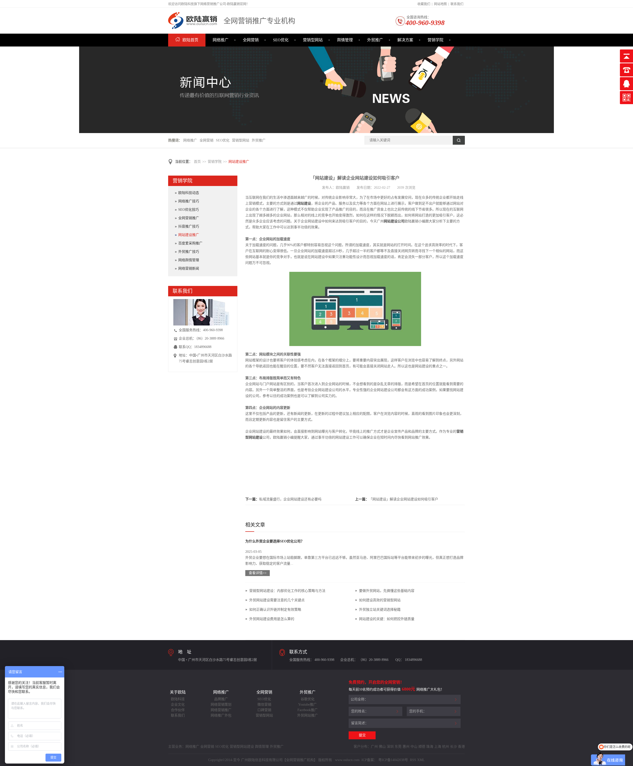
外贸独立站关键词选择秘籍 (380, 609)
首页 (197, 161)
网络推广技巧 (188, 201)
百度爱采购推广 (190, 243)
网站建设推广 (238, 161)
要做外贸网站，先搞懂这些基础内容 (386, 591)
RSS (412, 760)
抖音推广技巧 (188, 226)
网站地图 (440, 4)
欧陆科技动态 (188, 193)
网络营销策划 (221, 704)
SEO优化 (281, 40)
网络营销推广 (221, 710)
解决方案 (405, 40)
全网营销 (251, 40)
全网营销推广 (188, 218)
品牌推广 (221, 699)
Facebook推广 (307, 710)
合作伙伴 (178, 710)
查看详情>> (258, 573)
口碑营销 (264, 710)
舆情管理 (345, 40)
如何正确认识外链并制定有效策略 (275, 609)
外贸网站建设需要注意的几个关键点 (277, 600)
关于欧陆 (178, 692)
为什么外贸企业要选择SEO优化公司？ (274, 541)
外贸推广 (375, 40)
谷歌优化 (308, 699)
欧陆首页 (190, 40)
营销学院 (435, 40)
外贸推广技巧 (188, 252)
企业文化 (178, 704)
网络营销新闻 (188, 268)
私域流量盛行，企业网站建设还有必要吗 (290, 499)
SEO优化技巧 (188, 209)
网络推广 (220, 40)
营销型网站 (313, 40)
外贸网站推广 (307, 715)
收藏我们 (423, 4)
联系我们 (457, 4)
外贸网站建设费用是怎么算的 (271, 619)
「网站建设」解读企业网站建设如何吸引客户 (403, 499)
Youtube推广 (307, 704)
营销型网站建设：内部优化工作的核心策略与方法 (287, 591)
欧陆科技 (178, 699)
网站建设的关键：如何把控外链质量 (386, 619)
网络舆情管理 (188, 260)
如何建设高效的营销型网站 (380, 600)
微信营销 (264, 704)
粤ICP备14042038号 (393, 760)
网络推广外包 (221, 715)
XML (421, 760)
